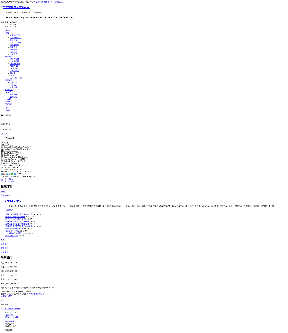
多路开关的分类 (11, 231)
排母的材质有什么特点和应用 (17, 221)
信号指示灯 (14, 45)
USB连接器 (14, 61)
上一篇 (7, 179)
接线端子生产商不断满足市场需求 (18, 226)
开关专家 (9, 315)
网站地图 (37, 2)
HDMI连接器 (15, 64)
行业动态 (13, 85)
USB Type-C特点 (11, 236)
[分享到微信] (12, 174)
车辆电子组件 (15, 42)
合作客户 (9, 99)
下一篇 (7, 181)
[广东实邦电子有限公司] (15, 7)
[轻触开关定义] (7, 196)
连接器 (8, 57)
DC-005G (4, 134)
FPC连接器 (14, 68)
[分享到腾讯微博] (7, 174)
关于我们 (54, 2)
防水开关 (13, 40)
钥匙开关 (13, 49)
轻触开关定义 (13, 200)
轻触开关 (13, 52)
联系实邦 (9, 104)
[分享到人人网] (10, 174)
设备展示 (9, 92)
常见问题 (13, 87)
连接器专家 (9, 322)
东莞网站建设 (6, 296)
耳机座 (12, 73)
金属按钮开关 (15, 35)
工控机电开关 (15, 38)
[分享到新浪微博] (4, 174)
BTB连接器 (14, 71)
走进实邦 (9, 101)
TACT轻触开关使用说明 (15, 233)
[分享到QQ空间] (2, 174)
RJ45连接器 (14, 66)
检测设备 (13, 94)
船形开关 (13, 47)
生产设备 (13, 97)
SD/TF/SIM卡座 (16, 78)
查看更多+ (9, 210)
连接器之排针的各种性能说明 (17, 224)
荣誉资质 (9, 90)
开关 (7, 33)
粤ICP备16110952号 (36, 294)
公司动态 (13, 83)
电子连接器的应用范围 (14, 229)
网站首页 (9, 31)
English (61, 2)
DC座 (12, 75)
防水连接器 (14, 59)
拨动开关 (13, 54)
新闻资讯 (45, 2)
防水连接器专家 (11, 317)
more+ (3, 192)
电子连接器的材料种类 (14, 219)
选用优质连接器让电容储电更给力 (18, 214)
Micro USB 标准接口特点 (15, 217)
